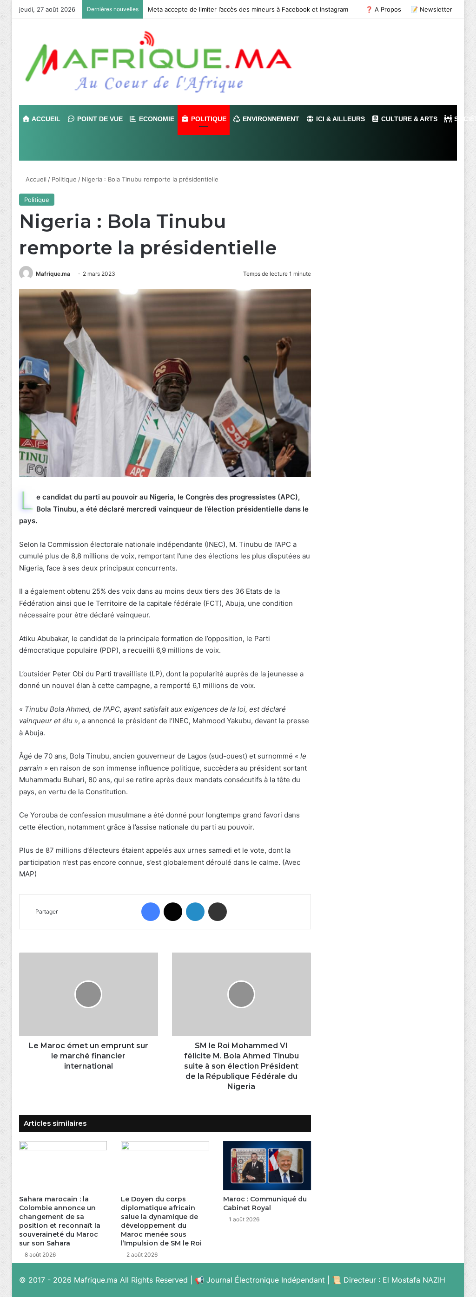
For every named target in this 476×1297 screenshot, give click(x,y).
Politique (64, 179)
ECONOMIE (155, 119)
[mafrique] (158, 62)
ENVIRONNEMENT (270, 119)
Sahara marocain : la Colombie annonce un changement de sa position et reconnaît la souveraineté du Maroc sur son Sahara (59, 1221)
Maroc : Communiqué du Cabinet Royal (265, 1203)
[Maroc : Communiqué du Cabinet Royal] (267, 1166)
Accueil (35, 179)
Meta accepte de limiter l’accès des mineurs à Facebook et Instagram (248, 9)
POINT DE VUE (99, 119)
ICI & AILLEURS (339, 119)
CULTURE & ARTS (408, 119)
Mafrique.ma (53, 273)
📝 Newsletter (431, 9)
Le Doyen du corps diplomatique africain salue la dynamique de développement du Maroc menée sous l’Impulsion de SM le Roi (161, 1221)
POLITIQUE (207, 119)
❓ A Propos (383, 9)
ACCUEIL (45, 119)
